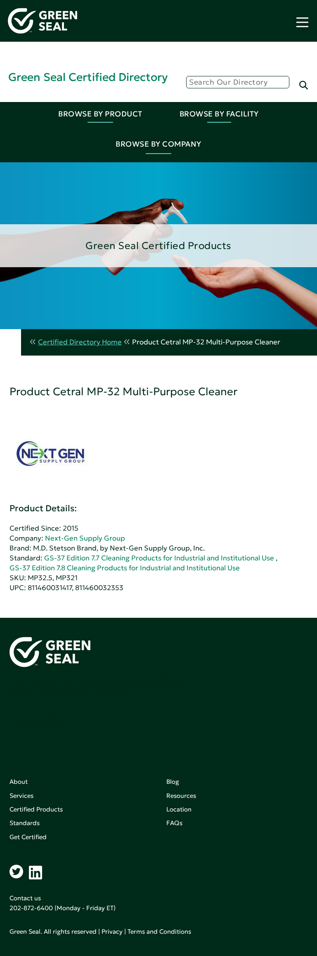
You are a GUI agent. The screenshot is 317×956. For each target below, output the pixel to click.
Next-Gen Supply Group (85, 538)
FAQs (174, 823)
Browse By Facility (219, 114)
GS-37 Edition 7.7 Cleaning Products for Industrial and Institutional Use (159, 558)
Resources (181, 795)
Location (179, 809)
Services (21, 795)
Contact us (25, 898)
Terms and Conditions (159, 931)
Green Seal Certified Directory (88, 77)
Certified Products (36, 809)
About (18, 781)
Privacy (112, 931)
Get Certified (28, 837)
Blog (172, 781)
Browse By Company (158, 144)
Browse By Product (100, 114)
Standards (24, 823)
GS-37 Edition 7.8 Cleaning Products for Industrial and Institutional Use (124, 568)
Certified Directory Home (80, 342)
